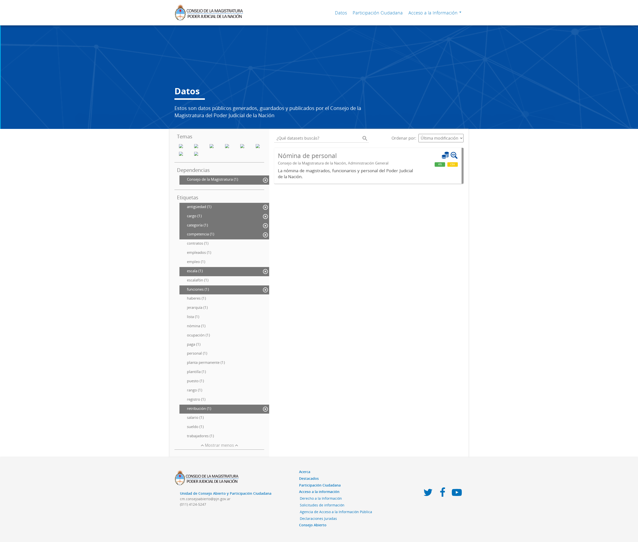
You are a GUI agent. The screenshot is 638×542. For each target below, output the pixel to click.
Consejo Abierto (312, 525)
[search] (365, 138)
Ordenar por (403, 138)
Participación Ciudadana (378, 13)
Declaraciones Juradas (318, 518)
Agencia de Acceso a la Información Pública (336, 511)
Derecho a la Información (321, 498)
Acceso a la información (319, 491)
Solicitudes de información (322, 505)
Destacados (309, 478)
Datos (341, 13)
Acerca (304, 471)
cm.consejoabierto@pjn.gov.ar (205, 498)
